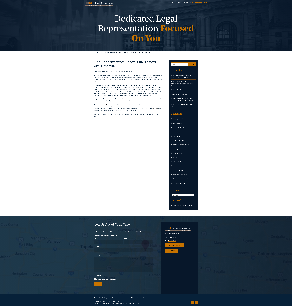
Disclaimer (97, 275)
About (151, 5)
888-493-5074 (201, 2)
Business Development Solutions (123, 303)
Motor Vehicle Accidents (181, 144)
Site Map (103, 303)
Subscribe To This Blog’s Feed (183, 205)
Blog (187, 5)
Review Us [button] (171, 250)
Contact (193, 5)
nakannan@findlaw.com (101, 71)
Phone (96, 246)
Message (97, 255)
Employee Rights (178, 127)
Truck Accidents (178, 170)
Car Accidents (177, 123)
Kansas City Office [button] (174, 245)
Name (96, 238)
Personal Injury (178, 153)
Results (180, 5)
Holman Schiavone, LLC (104, 301)
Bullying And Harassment (181, 119)
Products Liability (178, 157)
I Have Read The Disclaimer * (106, 279)
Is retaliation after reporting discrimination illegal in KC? (181, 76)
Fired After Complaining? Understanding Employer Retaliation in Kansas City (180, 92)
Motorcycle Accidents (180, 149)
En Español (201, 5)
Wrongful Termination (180, 183)
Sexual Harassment (179, 166)
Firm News (176, 136)
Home (146, 5)
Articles (173, 5)
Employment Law (178, 132)
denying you (126, 107)
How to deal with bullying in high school (182, 106)
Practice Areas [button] (162, 5)
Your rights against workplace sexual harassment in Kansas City (182, 99)
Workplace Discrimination (181, 179)
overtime (106, 105)
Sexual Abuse (177, 161)
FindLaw (136, 303)
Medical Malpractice (179, 140)
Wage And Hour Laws (125, 71)
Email (126, 238)
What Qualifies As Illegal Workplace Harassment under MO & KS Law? (182, 83)
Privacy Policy (110, 303)
